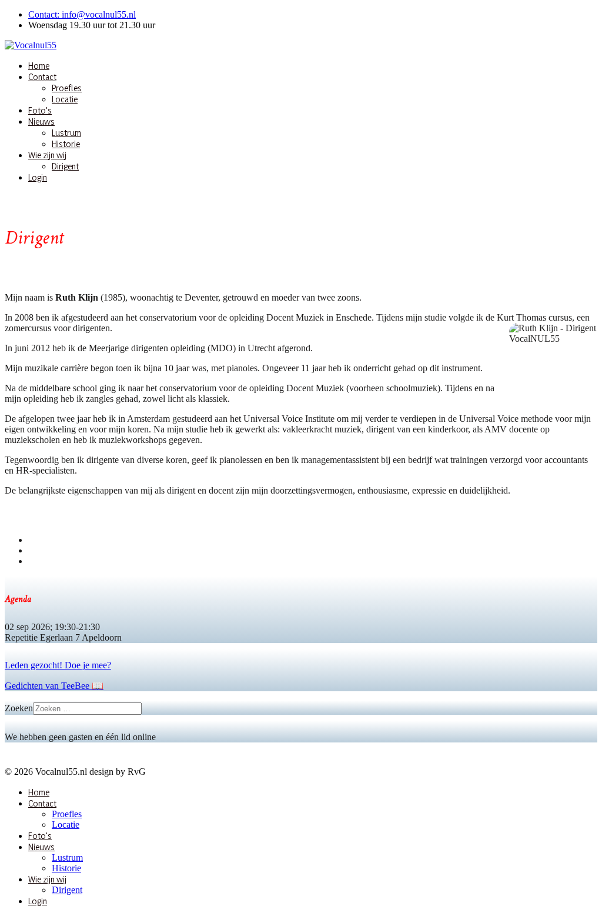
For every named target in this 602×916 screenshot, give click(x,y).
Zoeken (19, 708)
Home (38, 65)
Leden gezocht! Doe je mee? (58, 665)
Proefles (67, 88)
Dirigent (65, 166)
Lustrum (66, 132)
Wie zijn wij (47, 155)
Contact (42, 76)
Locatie (65, 99)
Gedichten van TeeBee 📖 (54, 686)
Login (37, 177)
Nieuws (41, 121)
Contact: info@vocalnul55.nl (82, 14)
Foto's (40, 110)
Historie (66, 143)
